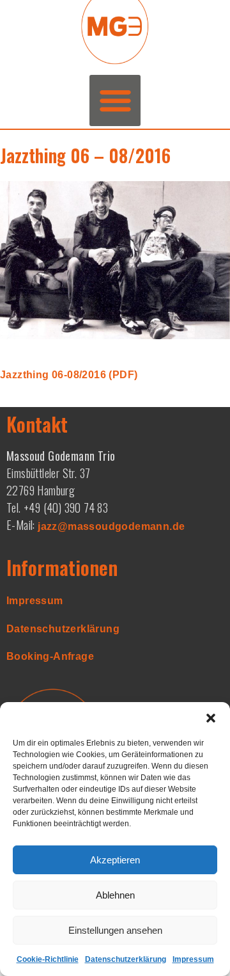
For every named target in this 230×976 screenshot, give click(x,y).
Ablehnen (115, 895)
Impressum (193, 959)
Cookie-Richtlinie (48, 959)
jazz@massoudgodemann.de (111, 526)
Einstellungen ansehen (115, 930)
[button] (210, 718)
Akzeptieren (115, 859)
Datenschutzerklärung (125, 959)
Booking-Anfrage (50, 656)
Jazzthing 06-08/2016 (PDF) (68, 374)
